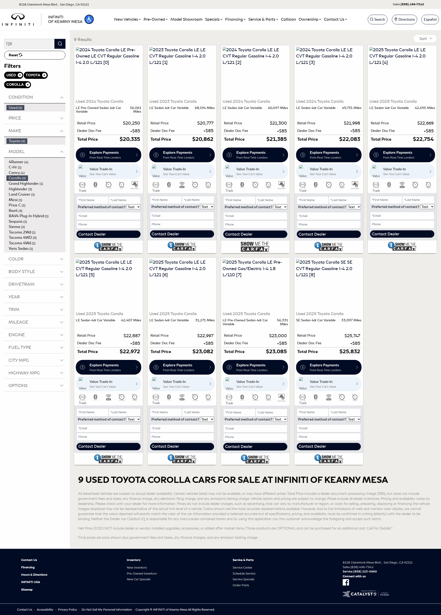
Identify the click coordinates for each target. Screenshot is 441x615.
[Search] (59, 44)
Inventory (134, 560)
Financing (28, 567)
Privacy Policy (67, 609)
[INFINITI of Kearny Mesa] (42, 18)
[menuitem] (36, 108)
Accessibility (45, 609)
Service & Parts (243, 560)
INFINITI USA (30, 582)
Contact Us (29, 560)
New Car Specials (138, 579)
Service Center (242, 567)
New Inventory (137, 567)
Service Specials (243, 579)
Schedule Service (244, 573)
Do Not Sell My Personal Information (107, 609)
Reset (14, 55)
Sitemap (27, 590)
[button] (89, 19)
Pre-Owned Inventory (142, 573)
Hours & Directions (34, 575)
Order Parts (241, 585)
